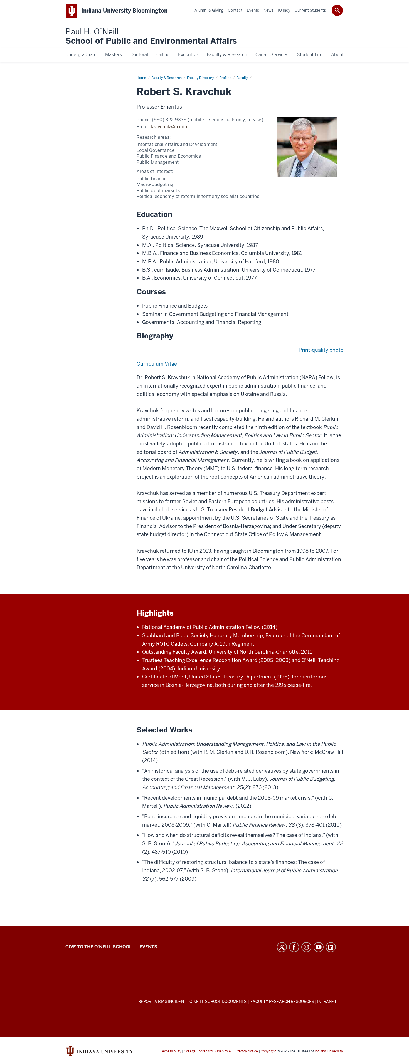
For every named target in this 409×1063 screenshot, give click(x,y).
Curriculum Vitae (157, 364)
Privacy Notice (246, 1051)
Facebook (294, 947)
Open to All (224, 1051)
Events (148, 947)
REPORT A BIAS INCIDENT (162, 1001)
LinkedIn (331, 947)
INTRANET (327, 1001)
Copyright (268, 1051)
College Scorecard (198, 1051)
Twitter (282, 947)
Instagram (306, 947)
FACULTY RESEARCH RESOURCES (282, 1001)
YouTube (319, 947)
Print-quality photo (321, 350)
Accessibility (171, 1051)
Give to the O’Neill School (98, 947)
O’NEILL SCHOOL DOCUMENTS (218, 1001)
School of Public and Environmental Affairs (151, 36)
